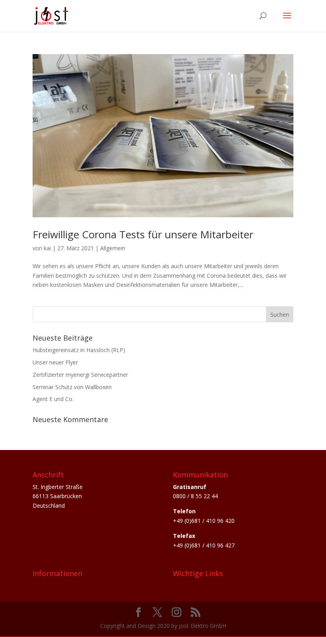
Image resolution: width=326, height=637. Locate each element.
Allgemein (112, 248)
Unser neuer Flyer (55, 362)
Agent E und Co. (53, 399)
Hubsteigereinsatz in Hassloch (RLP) (79, 350)
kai (47, 248)
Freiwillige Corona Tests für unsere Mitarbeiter (143, 234)
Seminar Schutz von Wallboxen (72, 387)
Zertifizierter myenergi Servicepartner (80, 374)
